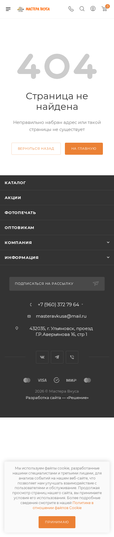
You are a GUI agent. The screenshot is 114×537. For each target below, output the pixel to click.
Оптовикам (19, 227)
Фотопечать (20, 212)
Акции (13, 197)
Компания (18, 242)
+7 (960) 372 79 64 (58, 304)
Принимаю (57, 522)
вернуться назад (36, 149)
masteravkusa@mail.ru (61, 316)
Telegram (57, 357)
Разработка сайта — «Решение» (57, 397)
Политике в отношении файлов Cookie (63, 505)
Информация (22, 257)
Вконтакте (42, 357)
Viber (72, 357)
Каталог (15, 182)
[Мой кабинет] (93, 9)
